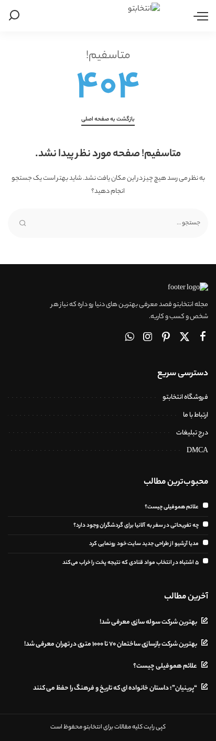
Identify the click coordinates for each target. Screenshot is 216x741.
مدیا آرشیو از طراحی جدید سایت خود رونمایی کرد (144, 544)
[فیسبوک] (203, 338)
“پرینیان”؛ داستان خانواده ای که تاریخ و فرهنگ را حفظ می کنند (115, 688)
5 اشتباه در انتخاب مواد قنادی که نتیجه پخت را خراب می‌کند (130, 563)
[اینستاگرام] (148, 338)
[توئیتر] (184, 338)
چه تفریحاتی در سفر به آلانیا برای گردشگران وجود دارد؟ (136, 525)
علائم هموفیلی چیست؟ (172, 507)
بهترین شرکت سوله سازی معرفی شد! (148, 622)
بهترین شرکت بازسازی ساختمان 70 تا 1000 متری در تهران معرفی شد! (110, 644)
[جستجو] (16, 15)
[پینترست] (166, 338)
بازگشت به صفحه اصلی (108, 119)
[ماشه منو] (198, 15)
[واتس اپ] (129, 338)
